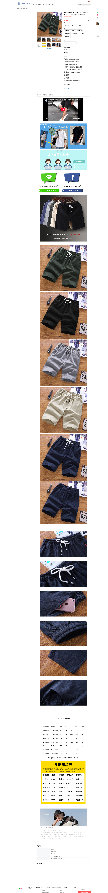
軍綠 (80, 25)
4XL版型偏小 (81, 33)
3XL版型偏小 (74, 33)
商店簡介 (43, 890)
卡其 (76, 25)
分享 (66, 88)
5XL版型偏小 (67, 36)
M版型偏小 (67, 30)
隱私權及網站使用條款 (45, 892)
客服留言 (61, 890)
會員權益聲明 (62, 892)
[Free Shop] (24, 3)
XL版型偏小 (79, 30)
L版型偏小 (73, 30)
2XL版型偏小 (67, 33)
